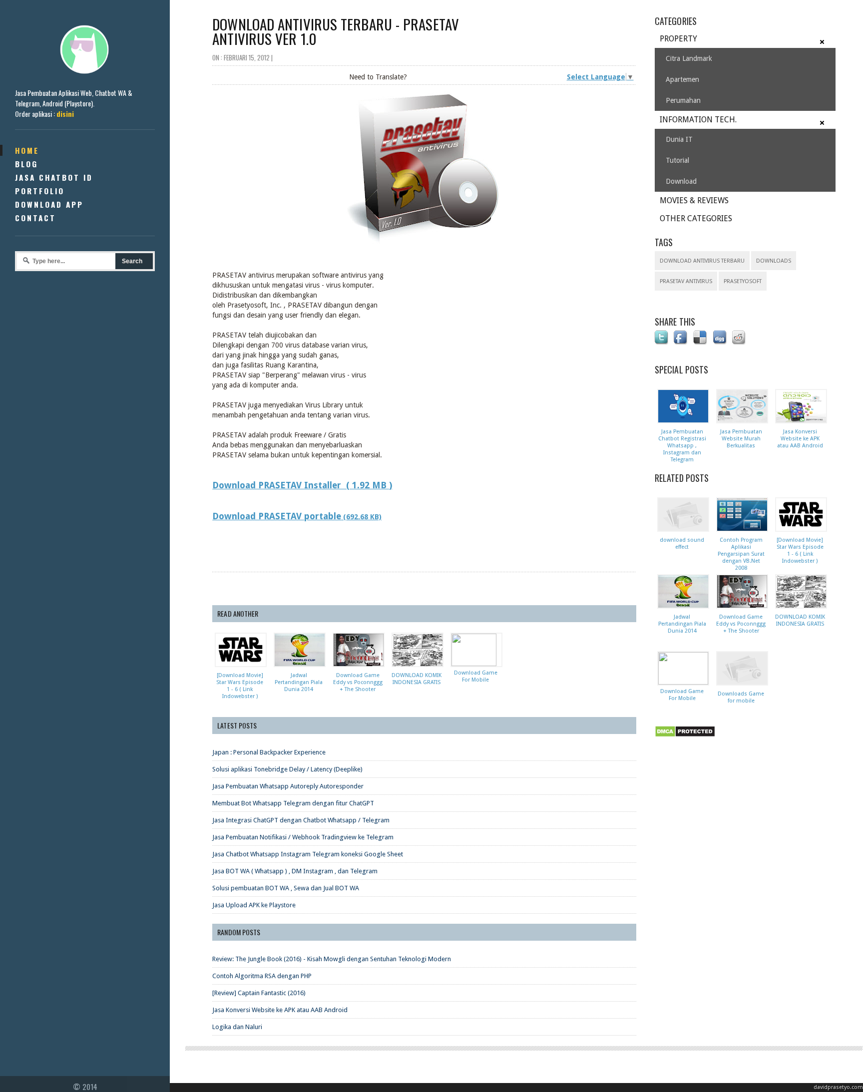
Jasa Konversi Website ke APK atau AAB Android (280, 1010)
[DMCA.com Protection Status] (687, 737)
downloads (773, 261)
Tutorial (677, 160)
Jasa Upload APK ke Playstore (254, 905)
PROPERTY (678, 38)
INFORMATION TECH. (698, 119)
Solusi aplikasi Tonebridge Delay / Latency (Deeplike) (287, 769)
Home (27, 150)
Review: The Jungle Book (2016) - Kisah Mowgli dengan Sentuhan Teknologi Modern (331, 959)
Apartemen (682, 79)
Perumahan (683, 100)
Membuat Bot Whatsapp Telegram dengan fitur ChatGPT (293, 803)
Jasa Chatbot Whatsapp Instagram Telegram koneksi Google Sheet (307, 854)
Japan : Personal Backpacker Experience (269, 752)
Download (681, 181)
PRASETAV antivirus (686, 281)
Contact (35, 217)
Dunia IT (679, 139)
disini (65, 113)
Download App (49, 204)
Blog (26, 163)
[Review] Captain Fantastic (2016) (259, 993)
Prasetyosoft (743, 281)
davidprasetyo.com (838, 1087)
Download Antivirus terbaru (702, 261)
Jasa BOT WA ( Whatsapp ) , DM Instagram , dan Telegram (295, 871)
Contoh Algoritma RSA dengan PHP (262, 976)
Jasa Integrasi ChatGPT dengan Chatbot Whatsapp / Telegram (301, 820)
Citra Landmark (689, 58)
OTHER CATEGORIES (696, 218)
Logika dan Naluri (237, 1027)
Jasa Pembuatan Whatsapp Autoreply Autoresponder (288, 786)
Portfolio (39, 190)
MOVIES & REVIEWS (694, 200)
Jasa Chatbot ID (54, 177)
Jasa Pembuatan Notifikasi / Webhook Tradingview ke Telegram (303, 837)
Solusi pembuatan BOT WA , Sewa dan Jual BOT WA (285, 888)
